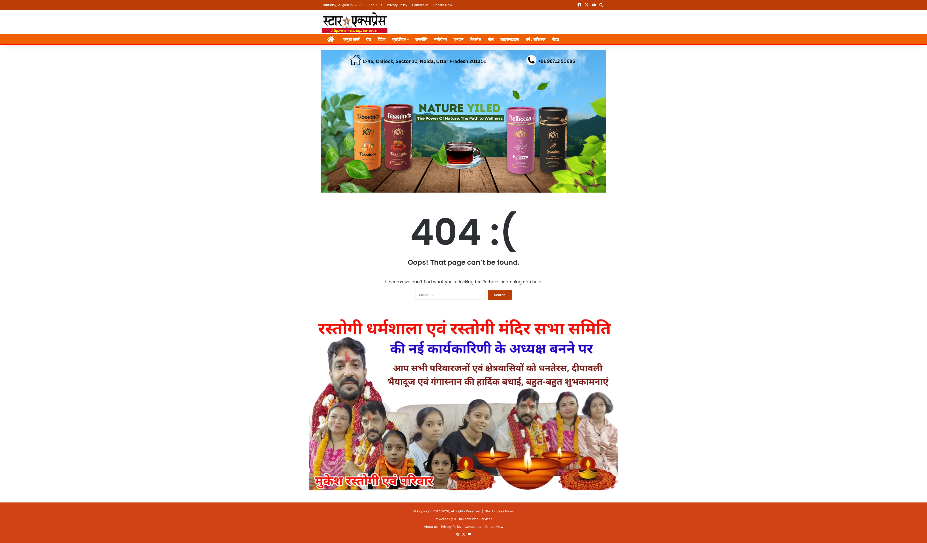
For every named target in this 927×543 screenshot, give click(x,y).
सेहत (555, 39)
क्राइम (459, 39)
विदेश (382, 39)
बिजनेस (475, 39)
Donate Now (442, 5)
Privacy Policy (397, 5)
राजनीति (421, 39)
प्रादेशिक (399, 39)
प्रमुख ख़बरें (351, 39)
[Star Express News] (354, 22)
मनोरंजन (440, 39)
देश (368, 39)
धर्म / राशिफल (535, 39)
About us (375, 5)
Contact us (420, 5)
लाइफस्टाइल (509, 39)
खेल (491, 39)
